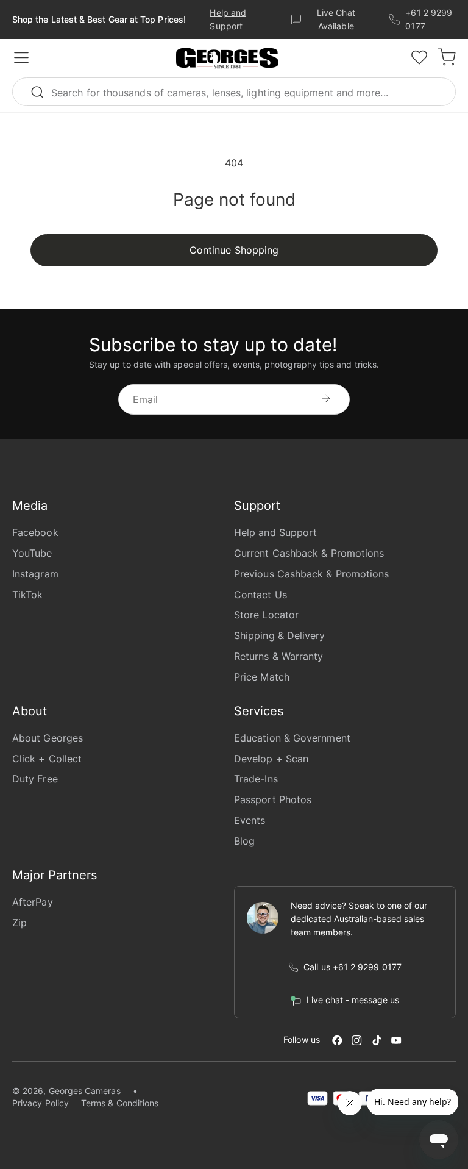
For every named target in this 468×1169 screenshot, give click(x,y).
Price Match (261, 677)
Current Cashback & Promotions (309, 553)
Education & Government (292, 738)
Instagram (35, 574)
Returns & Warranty (278, 656)
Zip (19, 923)
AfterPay (32, 902)
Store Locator (266, 615)
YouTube (32, 553)
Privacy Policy (40, 1103)
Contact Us (260, 594)
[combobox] (234, 91)
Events (249, 820)
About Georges (47, 738)
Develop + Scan (271, 759)
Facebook (35, 532)
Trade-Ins (256, 779)
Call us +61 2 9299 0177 (352, 967)
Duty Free (35, 779)
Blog (244, 841)
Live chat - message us (353, 1000)
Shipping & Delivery (279, 635)
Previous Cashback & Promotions (311, 574)
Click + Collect (47, 759)
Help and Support (275, 532)
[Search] (42, 91)
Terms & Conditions (119, 1103)
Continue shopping (234, 250)
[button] (227, 58)
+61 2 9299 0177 (428, 19)
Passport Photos (272, 799)
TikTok (27, 594)
